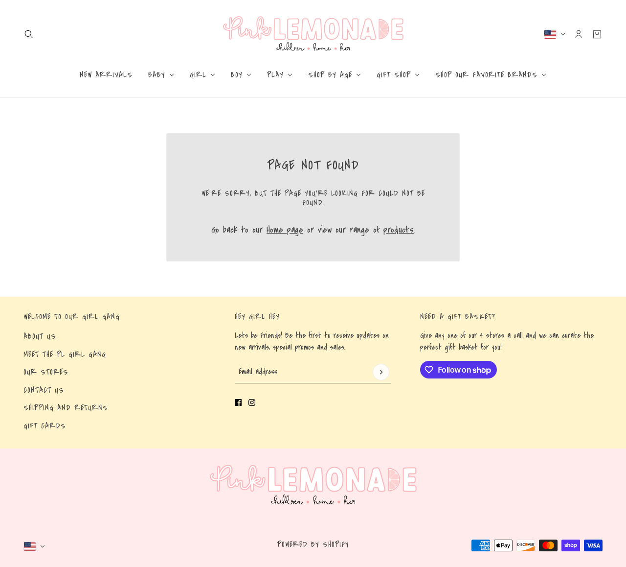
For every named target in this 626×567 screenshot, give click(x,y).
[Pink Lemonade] (313, 34)
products (398, 229)
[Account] (578, 34)
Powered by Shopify (313, 544)
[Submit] (381, 372)
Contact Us (43, 390)
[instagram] (251, 402)
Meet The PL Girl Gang (64, 354)
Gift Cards (44, 426)
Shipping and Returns (65, 407)
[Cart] (597, 34)
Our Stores (45, 372)
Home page (285, 229)
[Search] (28, 34)
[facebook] (238, 402)
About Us (39, 336)
